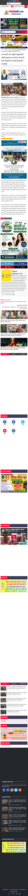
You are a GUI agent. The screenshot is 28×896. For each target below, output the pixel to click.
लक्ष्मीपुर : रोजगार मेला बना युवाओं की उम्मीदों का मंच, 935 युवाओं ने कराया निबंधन (17, 815)
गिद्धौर (6, 49)
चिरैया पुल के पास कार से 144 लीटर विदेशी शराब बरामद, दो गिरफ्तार (13, 321)
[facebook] (9, 1)
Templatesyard (14, 889)
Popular (14, 683)
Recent (5, 683)
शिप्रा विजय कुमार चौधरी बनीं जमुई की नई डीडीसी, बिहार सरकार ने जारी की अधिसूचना (13, 348)
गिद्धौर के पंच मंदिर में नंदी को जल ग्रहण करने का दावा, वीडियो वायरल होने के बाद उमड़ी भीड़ (16, 705)
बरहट (2, 6)
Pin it (9, 267)
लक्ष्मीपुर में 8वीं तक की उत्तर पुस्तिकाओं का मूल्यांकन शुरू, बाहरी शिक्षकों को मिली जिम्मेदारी (17, 809)
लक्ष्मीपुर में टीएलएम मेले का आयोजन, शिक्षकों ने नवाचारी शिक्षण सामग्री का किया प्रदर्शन (17, 822)
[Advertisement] (14, 371)
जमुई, (22, 68)
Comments (23, 683)
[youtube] (18, 1)
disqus (13, 354)
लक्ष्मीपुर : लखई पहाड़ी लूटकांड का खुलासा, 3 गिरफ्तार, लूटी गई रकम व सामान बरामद (17, 828)
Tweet (9, 263)
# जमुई (10, 218)
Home (2, 49)
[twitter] (14, 1)
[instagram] (16, 1)
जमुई (9, 49)
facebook (22, 354)
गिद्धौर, (20, 68)
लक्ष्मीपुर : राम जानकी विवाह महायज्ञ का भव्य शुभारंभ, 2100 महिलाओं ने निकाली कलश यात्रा (17, 802)
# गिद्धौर (6, 218)
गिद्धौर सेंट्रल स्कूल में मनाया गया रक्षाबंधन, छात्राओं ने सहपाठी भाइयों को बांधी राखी (17, 711)
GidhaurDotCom (14, 891)
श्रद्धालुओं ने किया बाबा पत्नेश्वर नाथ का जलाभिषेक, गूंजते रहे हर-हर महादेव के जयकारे (17, 693)
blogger (5, 354)
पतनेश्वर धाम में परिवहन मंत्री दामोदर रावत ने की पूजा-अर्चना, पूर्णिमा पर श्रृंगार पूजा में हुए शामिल (16, 687)
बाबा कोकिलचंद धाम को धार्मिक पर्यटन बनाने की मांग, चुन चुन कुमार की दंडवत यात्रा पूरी (16, 699)
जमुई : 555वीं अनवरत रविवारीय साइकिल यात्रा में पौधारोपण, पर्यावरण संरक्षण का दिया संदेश (13, 334)
